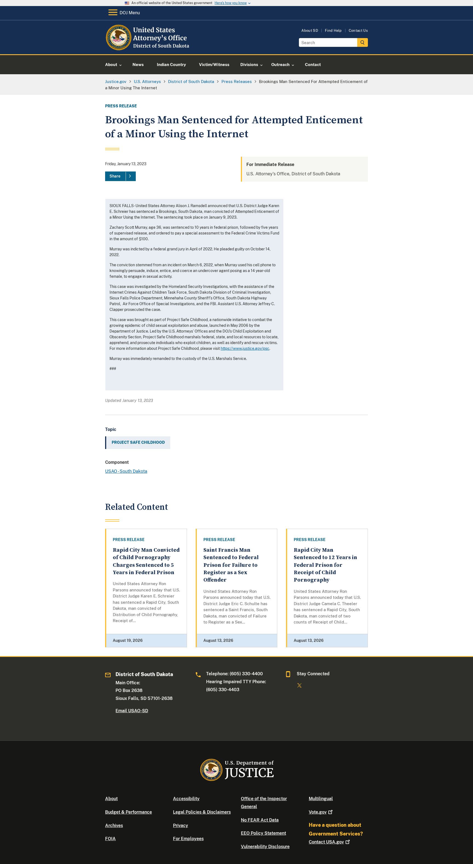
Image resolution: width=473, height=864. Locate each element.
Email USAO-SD (132, 710)
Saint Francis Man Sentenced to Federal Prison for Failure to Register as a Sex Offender (231, 565)
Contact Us (358, 30)
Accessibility (186, 798)
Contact (326, 842)
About (111, 798)
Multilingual (321, 798)
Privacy (180, 825)
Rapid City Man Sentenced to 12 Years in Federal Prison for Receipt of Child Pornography (325, 565)
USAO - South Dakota (126, 471)
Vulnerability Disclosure (265, 846)
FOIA (110, 838)
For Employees (188, 838)
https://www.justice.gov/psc (245, 348)
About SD (309, 30)
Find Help (333, 30)
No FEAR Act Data (260, 820)
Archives (114, 825)
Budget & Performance (128, 812)
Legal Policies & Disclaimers (202, 812)
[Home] (149, 48)
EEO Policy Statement (263, 833)
